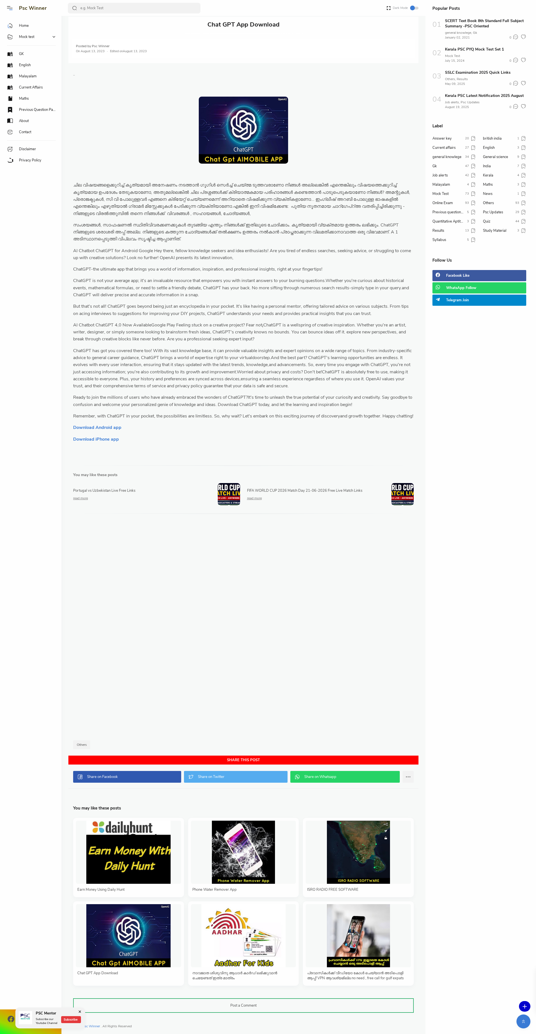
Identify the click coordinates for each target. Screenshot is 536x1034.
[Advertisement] (240, 628)
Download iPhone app (96, 439)
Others (82, 744)
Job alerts (452, 102)
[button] (10, 8)
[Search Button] (74, 8)
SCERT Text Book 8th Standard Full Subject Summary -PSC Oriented (484, 23)
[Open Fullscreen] (388, 7)
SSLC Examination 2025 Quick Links (478, 72)
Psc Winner (33, 8)
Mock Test (452, 56)
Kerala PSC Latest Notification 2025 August (484, 95)
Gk (475, 32)
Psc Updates (470, 102)
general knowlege (458, 32)
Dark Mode (400, 8)
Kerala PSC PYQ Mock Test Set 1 (474, 49)
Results (462, 79)
